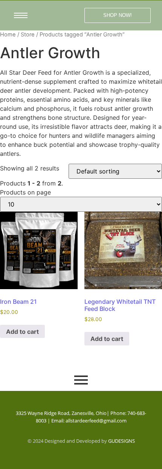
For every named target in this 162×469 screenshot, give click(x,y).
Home (8, 34)
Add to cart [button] (22, 331)
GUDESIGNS (121, 440)
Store (28, 34)
